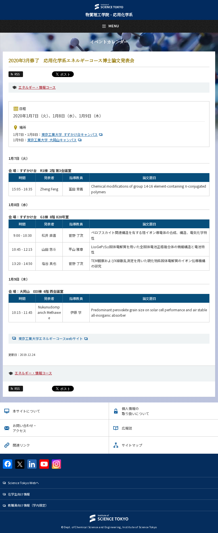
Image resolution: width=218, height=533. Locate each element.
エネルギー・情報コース (37, 87)
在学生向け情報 (19, 494)
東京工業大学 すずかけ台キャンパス (69, 134)
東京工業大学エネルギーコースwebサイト (50, 338)
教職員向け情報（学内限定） (28, 505)
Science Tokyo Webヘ (23, 482)
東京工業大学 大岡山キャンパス (52, 139)
